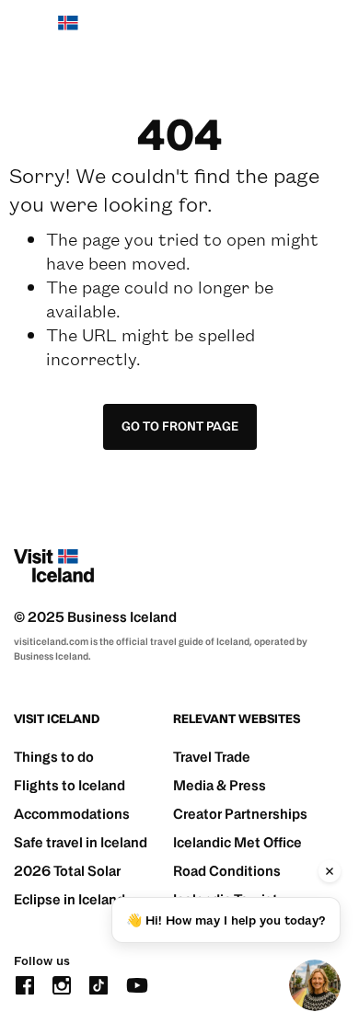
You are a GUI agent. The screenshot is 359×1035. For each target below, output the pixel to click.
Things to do (54, 757)
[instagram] (61, 984)
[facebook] (25, 984)
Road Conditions (227, 871)
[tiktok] (98, 984)
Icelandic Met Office (237, 842)
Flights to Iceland (69, 785)
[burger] (333, 32)
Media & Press (219, 785)
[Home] (54, 32)
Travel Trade (211, 757)
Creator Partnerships (240, 814)
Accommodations (72, 814)
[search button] (278, 31)
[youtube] (137, 984)
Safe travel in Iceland (80, 842)
